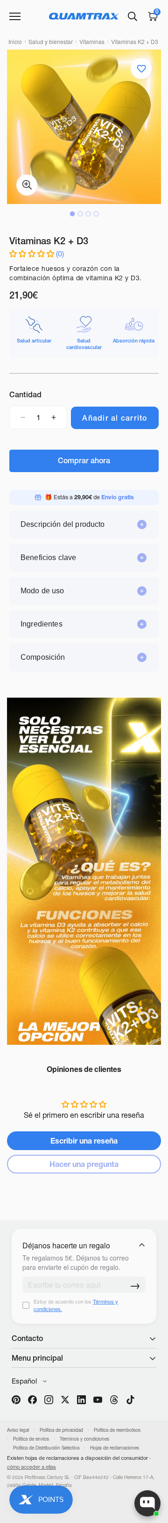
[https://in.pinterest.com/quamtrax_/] (16, 1399)
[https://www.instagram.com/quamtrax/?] (48, 1399)
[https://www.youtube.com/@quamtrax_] (97, 1399)
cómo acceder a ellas (31, 1467)
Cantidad (25, 394)
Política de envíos (31, 1439)
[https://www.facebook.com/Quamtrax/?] (32, 1399)
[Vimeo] (114, 1399)
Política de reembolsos (117, 1430)
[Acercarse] (26, 185)
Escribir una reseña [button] (84, 1140)
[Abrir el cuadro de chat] (147, 1503)
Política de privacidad (61, 1430)
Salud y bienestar (50, 41)
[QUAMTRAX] (84, 16)
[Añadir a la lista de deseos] (141, 68)
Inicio (15, 41)
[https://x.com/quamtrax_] (65, 1399)
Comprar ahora (84, 460)
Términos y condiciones (84, 1439)
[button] (32, 253)
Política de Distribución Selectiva (46, 1448)
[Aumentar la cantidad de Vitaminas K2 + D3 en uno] (54, 417)
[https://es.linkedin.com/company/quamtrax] (81, 1399)
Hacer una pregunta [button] (84, 1164)
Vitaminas (92, 41)
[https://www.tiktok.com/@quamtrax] (130, 1399)
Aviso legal (18, 1430)
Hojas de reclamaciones (114, 1448)
